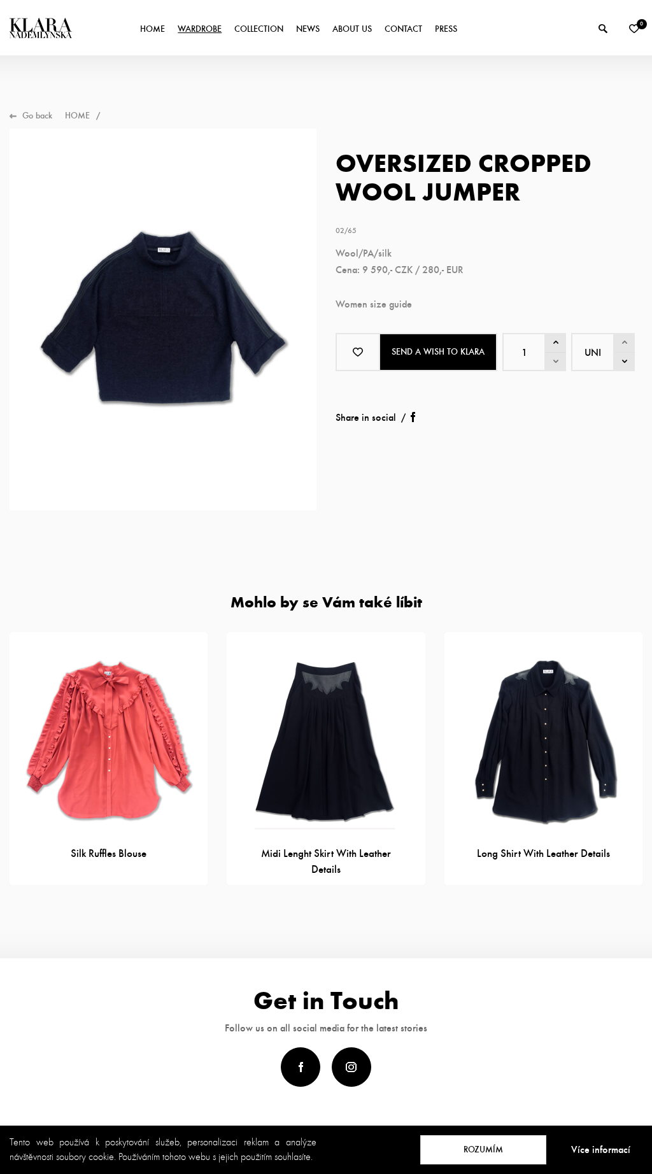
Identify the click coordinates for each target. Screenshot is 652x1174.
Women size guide (374, 304)
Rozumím (483, 1149)
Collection (258, 29)
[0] (634, 28)
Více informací (600, 1149)
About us (352, 29)
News (308, 29)
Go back (37, 115)
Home (152, 29)
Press (446, 29)
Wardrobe (200, 29)
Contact (403, 29)
